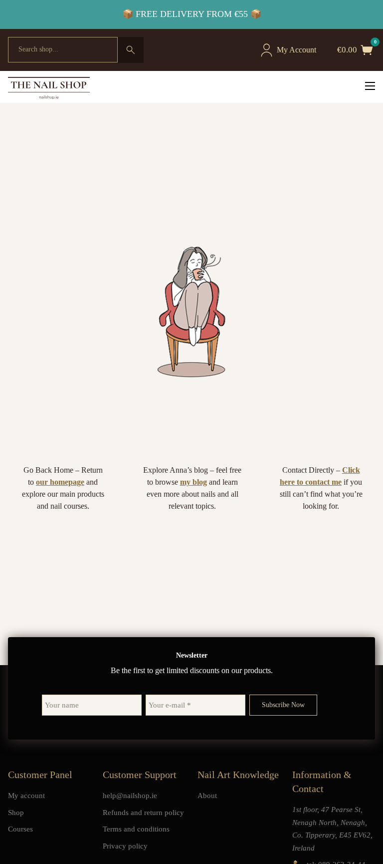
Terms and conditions (136, 829)
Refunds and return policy (143, 813)
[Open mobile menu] (370, 86)
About (207, 796)
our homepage (60, 482)
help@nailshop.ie (130, 796)
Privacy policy (125, 846)
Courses (20, 829)
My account (26, 796)
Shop (16, 813)
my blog (193, 482)
